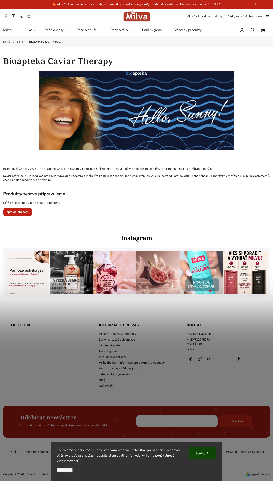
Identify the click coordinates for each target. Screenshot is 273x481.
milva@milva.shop (199, 334)
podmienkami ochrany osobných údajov (86, 425)
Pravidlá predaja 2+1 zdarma (245, 452)
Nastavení (64, 469)
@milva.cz (238, 361)
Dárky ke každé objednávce (245, 16)
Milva (190, 349)
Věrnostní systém (110, 345)
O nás (13, 452)
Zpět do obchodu (17, 212)
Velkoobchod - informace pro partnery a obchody (132, 363)
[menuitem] (11, 30)
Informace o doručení (113, 357)
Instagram (13, 16)
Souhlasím (203, 453)
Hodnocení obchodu (39, 452)
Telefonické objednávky (114, 374)
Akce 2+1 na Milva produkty (204, 16)
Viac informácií (68, 461)
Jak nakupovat (108, 351)
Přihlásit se (235, 421)
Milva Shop (194, 344)
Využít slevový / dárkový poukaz (120, 368)
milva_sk (199, 361)
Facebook (5, 16)
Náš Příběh (106, 386)
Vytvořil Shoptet (260, 474)
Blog (102, 380)
